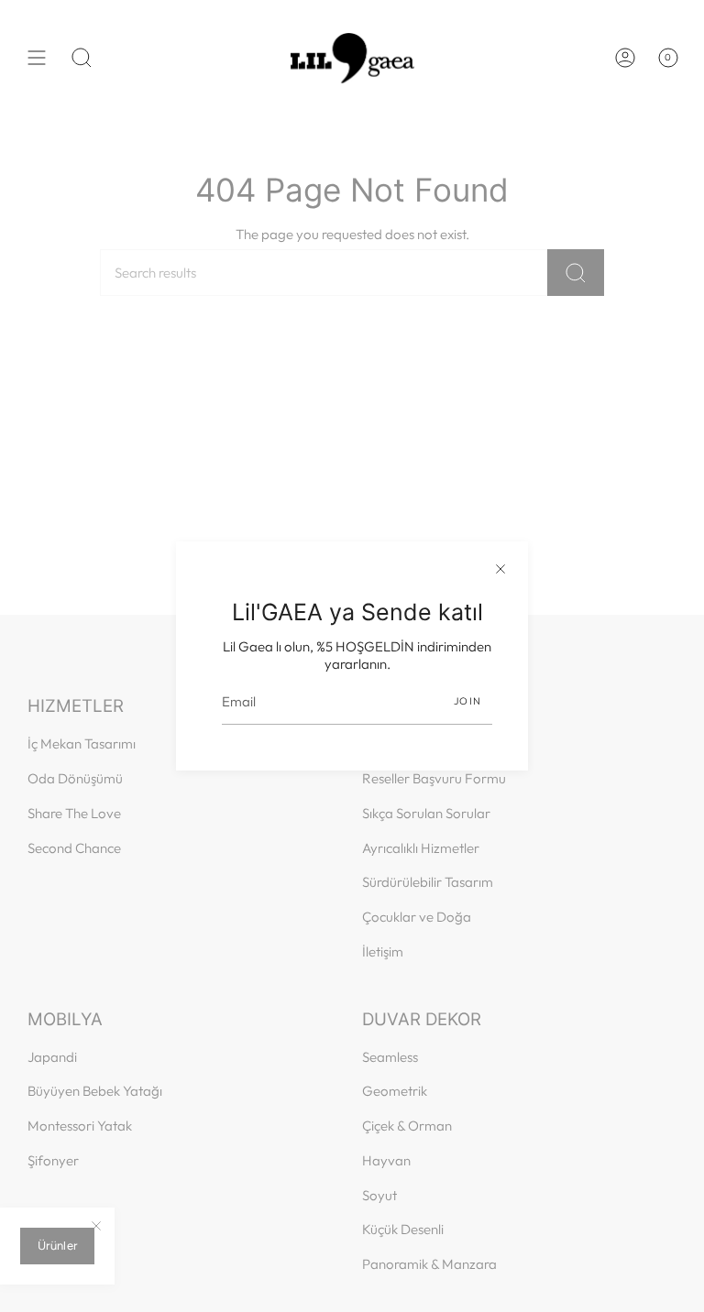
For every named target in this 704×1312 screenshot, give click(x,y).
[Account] (625, 57)
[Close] (500, 569)
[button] (82, 57)
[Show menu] (36, 57)
